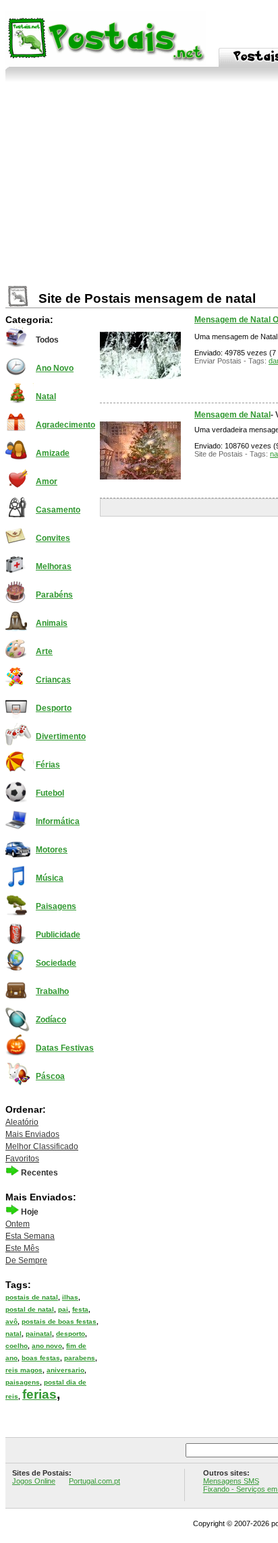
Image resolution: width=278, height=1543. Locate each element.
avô (11, 1321)
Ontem (17, 1224)
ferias (39, 1394)
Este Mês (22, 1248)
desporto (70, 1333)
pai (63, 1309)
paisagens (22, 1382)
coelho (16, 1345)
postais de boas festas (59, 1321)
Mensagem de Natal (232, 414)
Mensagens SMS (231, 1481)
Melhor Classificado (41, 1146)
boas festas (41, 1358)
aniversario (65, 1370)
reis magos (24, 1370)
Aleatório (21, 1122)
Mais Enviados (32, 1134)
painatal (39, 1333)
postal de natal (29, 1309)
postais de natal (31, 1297)
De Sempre (26, 1260)
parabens (79, 1358)
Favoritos (22, 1158)
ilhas (70, 1297)
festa (80, 1309)
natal (13, 1333)
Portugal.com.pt (94, 1481)
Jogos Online (33, 1481)
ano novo (47, 1345)
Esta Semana (30, 1236)
